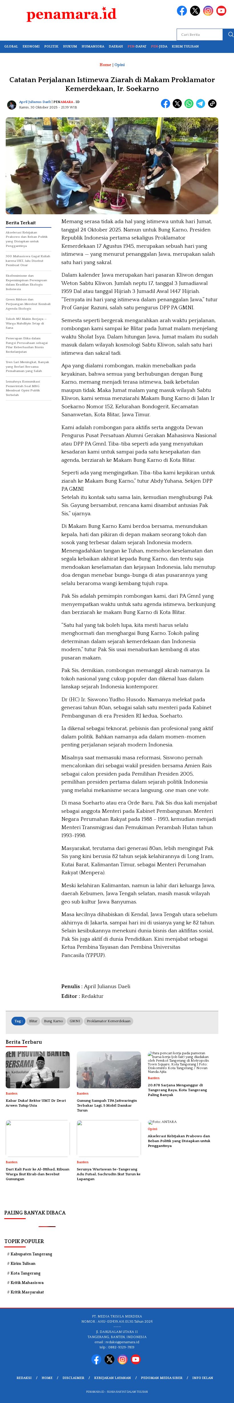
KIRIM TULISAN (185, 46)
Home (47, 1378)
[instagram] (209, 14)
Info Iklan (202, 1378)
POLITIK (51, 46)
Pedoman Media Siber (161, 1378)
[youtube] (222, 14)
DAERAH (116, 46)
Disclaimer (73, 1378)
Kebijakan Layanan (112, 1378)
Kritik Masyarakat (27, 1292)
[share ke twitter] (178, 107)
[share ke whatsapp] (190, 107)
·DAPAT (137, 46)
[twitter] (196, 14)
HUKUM (70, 46)
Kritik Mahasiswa (27, 1283)
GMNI (75, 1021)
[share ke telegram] (202, 107)
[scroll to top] (222, 1394)
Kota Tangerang (26, 1273)
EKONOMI (31, 46)
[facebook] (183, 14)
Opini (119, 65)
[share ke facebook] (167, 107)
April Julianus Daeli (35, 102)
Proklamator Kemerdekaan (108, 1021)
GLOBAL (11, 46)
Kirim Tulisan (23, 1263)
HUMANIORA (93, 46)
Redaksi (24, 1378)
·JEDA (159, 46)
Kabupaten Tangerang (31, 1254)
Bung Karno (53, 1021)
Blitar (33, 1021)
